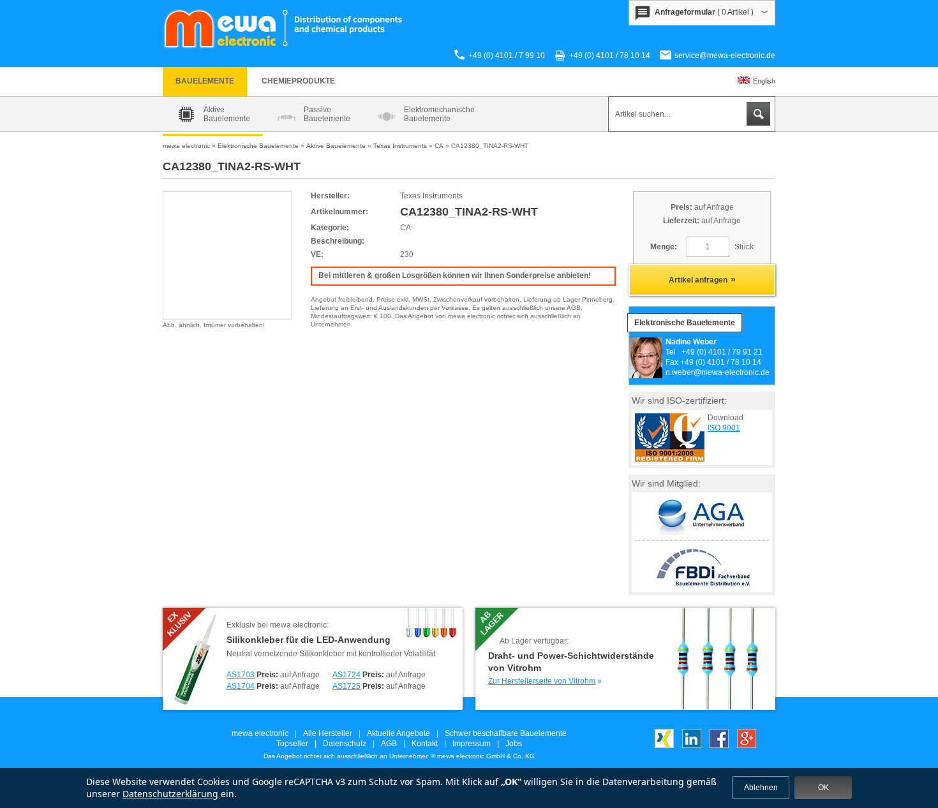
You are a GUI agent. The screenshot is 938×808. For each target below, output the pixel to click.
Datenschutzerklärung (170, 794)
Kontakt (425, 743)
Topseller (292, 743)
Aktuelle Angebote (398, 733)
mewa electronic (260, 733)
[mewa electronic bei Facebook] (719, 745)
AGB (389, 743)
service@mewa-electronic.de (724, 55)
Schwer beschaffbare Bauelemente (506, 733)
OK (823, 787)
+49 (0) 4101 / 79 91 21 (722, 352)
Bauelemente (204, 81)
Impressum (471, 743)
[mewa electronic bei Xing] (664, 745)
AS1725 (346, 686)
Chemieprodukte (298, 81)
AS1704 (241, 686)
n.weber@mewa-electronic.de (718, 372)
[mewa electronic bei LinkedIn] (691, 745)
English (764, 81)
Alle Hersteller (327, 733)
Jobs (513, 743)
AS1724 (346, 674)
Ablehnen (761, 787)
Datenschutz (344, 743)
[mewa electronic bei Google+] (746, 745)
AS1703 (241, 674)
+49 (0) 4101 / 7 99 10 (506, 55)
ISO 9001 (724, 427)
